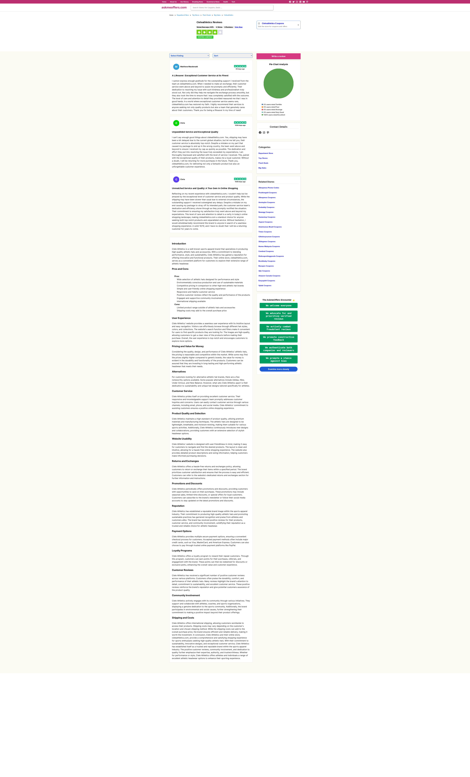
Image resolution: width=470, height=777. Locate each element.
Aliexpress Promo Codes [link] (268, 188)
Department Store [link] (183, 15)
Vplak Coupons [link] (264, 285)
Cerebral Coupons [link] (266, 251)
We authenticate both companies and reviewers (278, 349)
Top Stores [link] (195, 15)
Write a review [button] (279, 56)
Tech (233, 2)
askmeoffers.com (174, 7)
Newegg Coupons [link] (265, 212)
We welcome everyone (278, 305)
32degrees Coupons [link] (266, 241)
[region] (287, 39)
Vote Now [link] (238, 27)
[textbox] (232, 7)
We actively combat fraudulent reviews (278, 328)
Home (164, 2)
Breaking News (197, 2)
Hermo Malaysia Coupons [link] (269, 246)
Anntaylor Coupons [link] (266, 202)
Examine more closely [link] (278, 369)
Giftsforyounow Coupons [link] (269, 237)
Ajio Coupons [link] (264, 271)
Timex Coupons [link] (265, 232)
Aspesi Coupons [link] (265, 222)
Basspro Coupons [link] (266, 266)
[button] (279, 305)
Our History (184, 2)
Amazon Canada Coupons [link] (269, 276)
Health (225, 2)
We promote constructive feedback (278, 338)
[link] (181, 33)
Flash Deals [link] (207, 15)
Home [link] (171, 15)
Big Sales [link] (217, 15)
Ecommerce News (213, 2)
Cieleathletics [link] (228, 15)
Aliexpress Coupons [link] (267, 197)
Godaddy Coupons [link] (266, 207)
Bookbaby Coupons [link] (266, 261)
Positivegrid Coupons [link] (267, 193)
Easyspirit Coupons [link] (266, 281)
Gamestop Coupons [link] (266, 217)
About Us (173, 2)
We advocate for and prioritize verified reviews (278, 316)
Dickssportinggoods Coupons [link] (271, 256)
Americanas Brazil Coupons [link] (270, 227)
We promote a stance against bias (278, 359)
